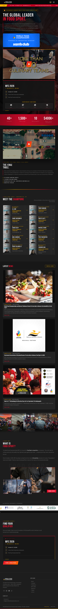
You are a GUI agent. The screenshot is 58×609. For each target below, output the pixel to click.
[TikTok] (12, 591)
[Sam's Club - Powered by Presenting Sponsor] (21, 40)
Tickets (32, 590)
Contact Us (6, 599)
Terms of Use (53, 606)
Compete (33, 583)
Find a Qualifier (10, 562)
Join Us (32, 592)
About (32, 581)
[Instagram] (6, 591)
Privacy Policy (46, 606)
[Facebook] (4, 591)
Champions (33, 585)
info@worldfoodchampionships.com (11, 600)
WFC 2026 (33, 586)
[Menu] (53, 2)
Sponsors (33, 588)
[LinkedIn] (9, 591)
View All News (50, 266)
